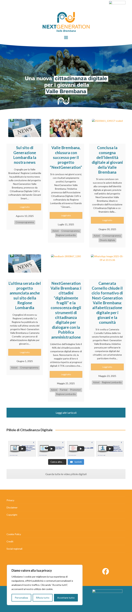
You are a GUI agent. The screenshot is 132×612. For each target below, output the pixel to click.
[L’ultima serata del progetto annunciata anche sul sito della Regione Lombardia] (25, 263)
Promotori (75, 389)
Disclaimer (12, 507)
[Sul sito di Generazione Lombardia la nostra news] (25, 127)
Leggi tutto (25, 207)
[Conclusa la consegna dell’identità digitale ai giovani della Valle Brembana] (107, 127)
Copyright (12, 514)
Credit (10, 541)
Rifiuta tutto (42, 597)
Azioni (55, 230)
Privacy (10, 500)
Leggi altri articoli (66, 412)
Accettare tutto (66, 597)
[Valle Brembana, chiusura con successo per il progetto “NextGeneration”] (66, 127)
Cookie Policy (14, 534)
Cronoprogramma (25, 222)
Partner (64, 389)
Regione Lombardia (66, 235)
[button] (66, 37)
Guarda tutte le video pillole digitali (66, 474)
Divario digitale (107, 240)
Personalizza (21, 597)
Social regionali (14, 548)
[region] (44, 585)
